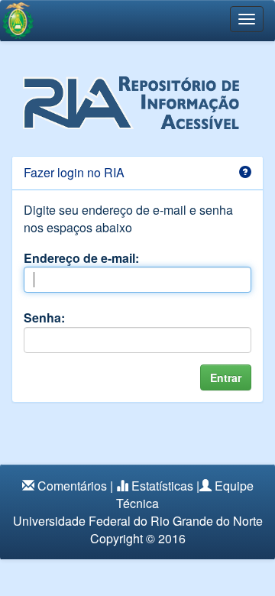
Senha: (44, 317)
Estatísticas (162, 485)
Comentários (72, 485)
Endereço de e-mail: (81, 258)
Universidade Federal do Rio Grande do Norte (138, 521)
